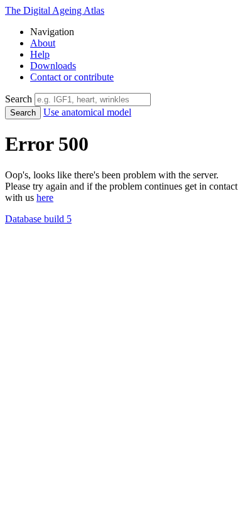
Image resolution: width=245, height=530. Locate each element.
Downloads (53, 65)
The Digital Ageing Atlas (54, 10)
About (42, 43)
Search (23, 112)
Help (40, 54)
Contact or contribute (72, 77)
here (44, 197)
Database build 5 (38, 219)
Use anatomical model (87, 112)
